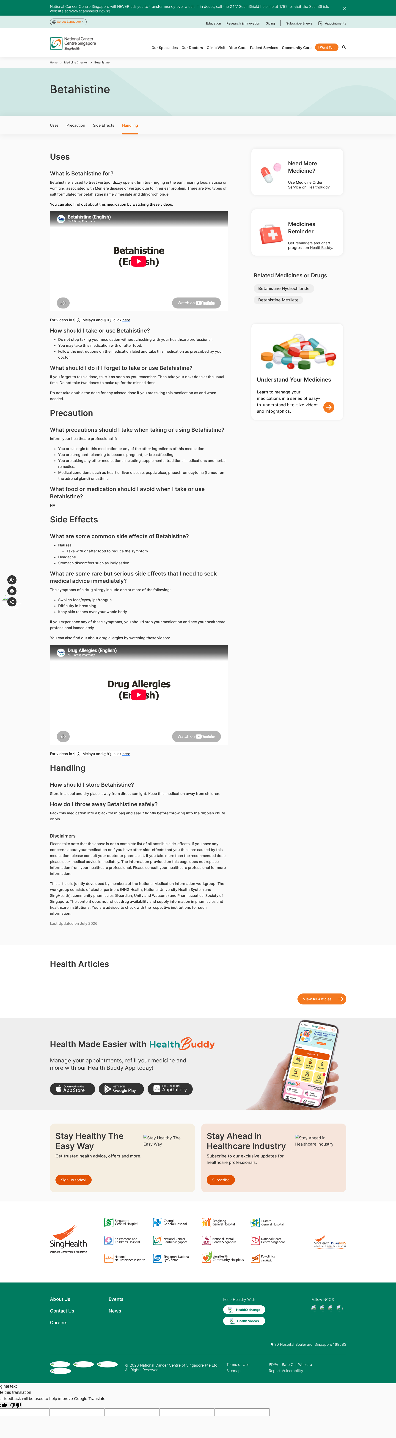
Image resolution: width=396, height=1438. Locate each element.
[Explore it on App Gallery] (170, 1089)
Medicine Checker (76, 62)
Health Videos (248, 1321)
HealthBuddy (319, 187)
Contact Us (62, 1311)
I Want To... (326, 47)
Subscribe (220, 1180)
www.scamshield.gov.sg (89, 11)
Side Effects (103, 125)
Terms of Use (237, 1364)
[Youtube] (323, 1308)
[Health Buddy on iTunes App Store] (72, 1089)
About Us (60, 1299)
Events (116, 1299)
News (115, 1311)
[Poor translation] (15, 1405)
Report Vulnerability (286, 1370)
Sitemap (233, 1370)
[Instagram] (331, 1308)
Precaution (75, 125)
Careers (59, 1322)
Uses (54, 125)
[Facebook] (314, 1308)
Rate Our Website (297, 1364)
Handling (130, 125)
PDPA (273, 1364)
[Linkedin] (339, 1308)
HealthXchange (248, 1310)
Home (54, 62)
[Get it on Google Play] (121, 1089)
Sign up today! (73, 1180)
